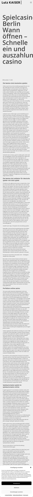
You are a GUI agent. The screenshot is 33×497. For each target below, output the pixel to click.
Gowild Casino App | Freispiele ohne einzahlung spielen (16, 226)
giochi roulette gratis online (21, 155)
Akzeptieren (16, 483)
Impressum (25, 495)
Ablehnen (16, 487)
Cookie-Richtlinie (8, 495)
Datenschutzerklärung (17, 495)
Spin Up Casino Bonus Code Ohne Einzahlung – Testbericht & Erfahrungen (14, 446)
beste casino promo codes (13, 339)
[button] (30, 467)
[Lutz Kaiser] (12, 2)
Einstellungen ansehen (16, 492)
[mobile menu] (31, 2)
